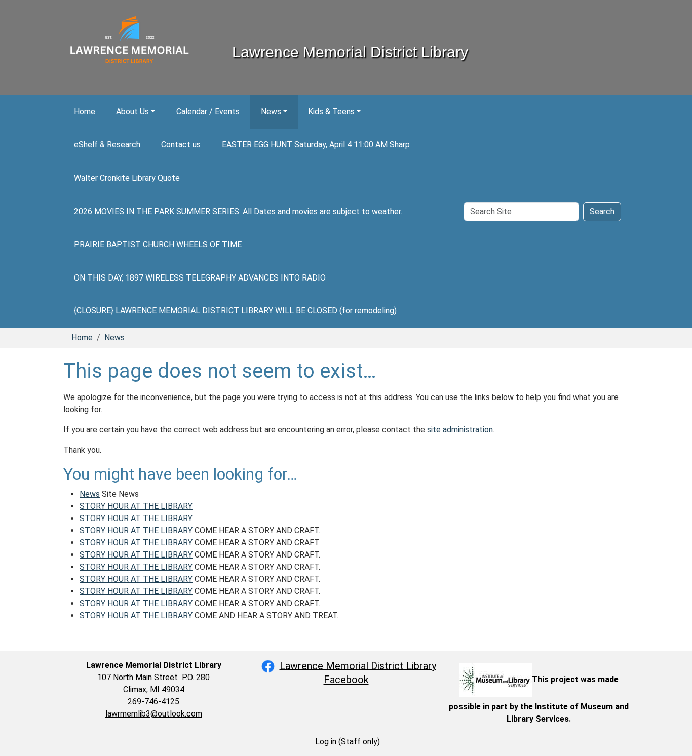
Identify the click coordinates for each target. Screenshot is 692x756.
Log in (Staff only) (347, 741)
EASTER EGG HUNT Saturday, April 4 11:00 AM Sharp (316, 144)
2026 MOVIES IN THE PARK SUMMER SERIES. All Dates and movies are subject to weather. (238, 211)
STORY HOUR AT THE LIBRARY (136, 506)
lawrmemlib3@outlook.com (153, 714)
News (271, 111)
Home (84, 111)
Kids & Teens (331, 111)
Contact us (181, 144)
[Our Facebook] (268, 665)
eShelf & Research (107, 144)
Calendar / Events (208, 111)
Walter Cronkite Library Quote (127, 178)
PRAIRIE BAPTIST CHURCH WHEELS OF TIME (158, 244)
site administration (460, 429)
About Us (132, 111)
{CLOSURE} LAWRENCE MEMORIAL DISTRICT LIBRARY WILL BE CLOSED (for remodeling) (235, 310)
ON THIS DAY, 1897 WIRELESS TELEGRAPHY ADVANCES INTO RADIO (200, 278)
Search (602, 211)
